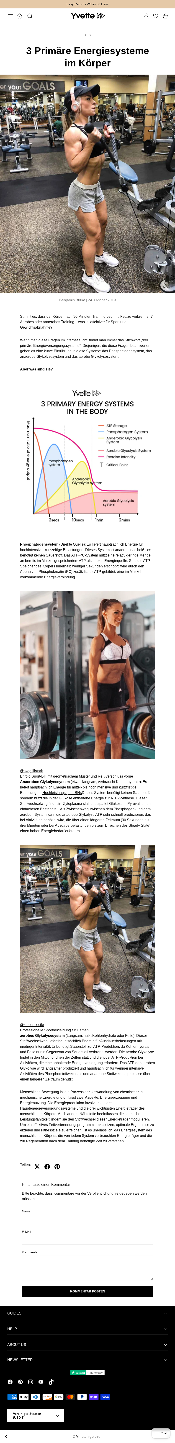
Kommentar (30, 1252)
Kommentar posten (87, 1291)
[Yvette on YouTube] (41, 1382)
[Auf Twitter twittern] (37, 1167)
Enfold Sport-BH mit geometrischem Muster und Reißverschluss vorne (76, 776)
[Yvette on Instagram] (30, 1382)
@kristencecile (32, 1025)
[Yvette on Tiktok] (51, 1382)
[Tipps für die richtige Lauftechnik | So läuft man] (6, 1436)
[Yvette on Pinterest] (20, 1382)
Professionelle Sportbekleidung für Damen (54, 1030)
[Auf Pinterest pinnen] (57, 1167)
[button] (165, 16)
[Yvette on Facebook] (10, 1382)
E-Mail (26, 1232)
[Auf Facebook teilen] (47, 1167)
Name (26, 1211)
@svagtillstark (31, 771)
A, (86, 35)
